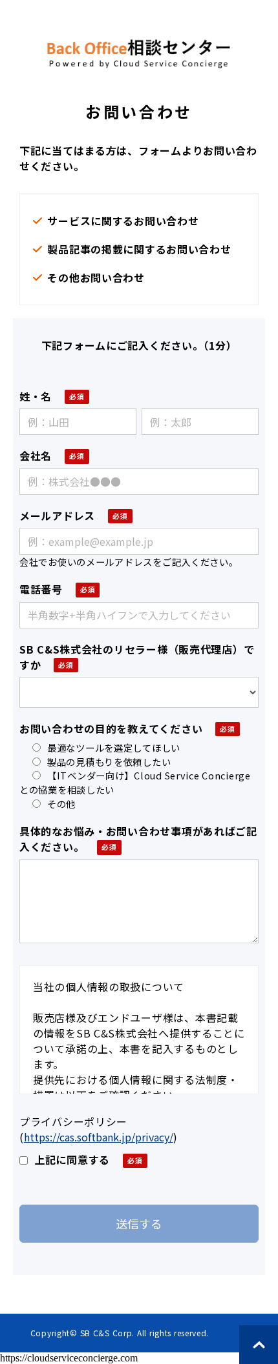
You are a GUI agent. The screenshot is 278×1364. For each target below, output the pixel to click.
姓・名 (35, 396)
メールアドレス (57, 515)
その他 (61, 803)
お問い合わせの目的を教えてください (110, 728)
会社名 (35, 455)
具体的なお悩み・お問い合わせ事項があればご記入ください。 (138, 838)
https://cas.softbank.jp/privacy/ (98, 1137)
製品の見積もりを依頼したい (109, 761)
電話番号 (41, 589)
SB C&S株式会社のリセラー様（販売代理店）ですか (136, 656)
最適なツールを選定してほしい (113, 747)
